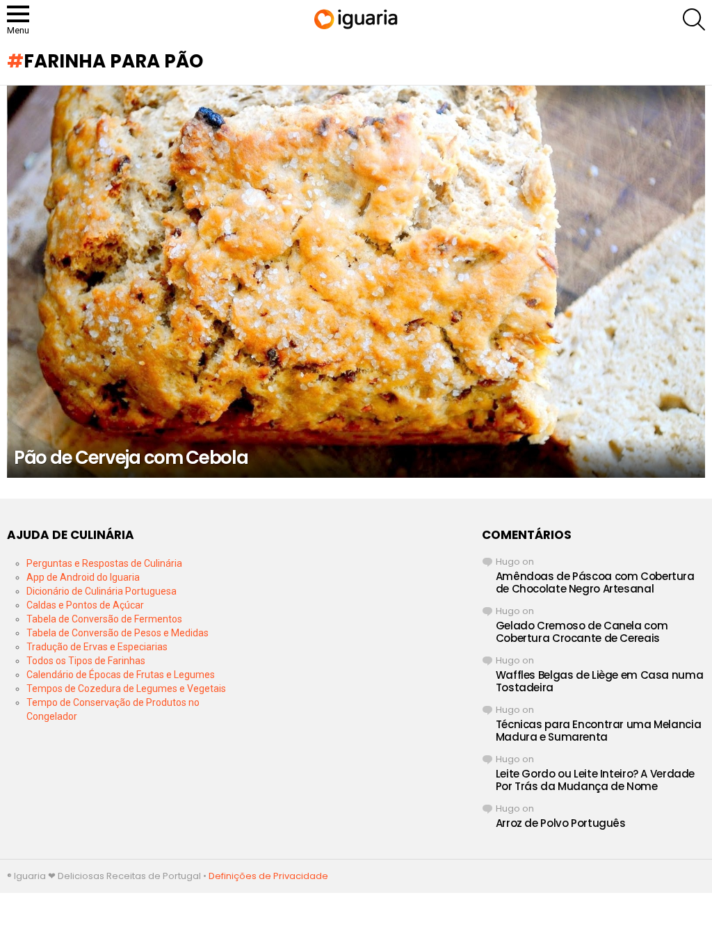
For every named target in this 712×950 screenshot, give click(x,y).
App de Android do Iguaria (83, 577)
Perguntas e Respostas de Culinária (104, 563)
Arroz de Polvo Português (561, 823)
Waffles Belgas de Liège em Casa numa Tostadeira (600, 681)
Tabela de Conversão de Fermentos (104, 619)
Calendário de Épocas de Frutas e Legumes (120, 674)
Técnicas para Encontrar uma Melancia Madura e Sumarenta (599, 730)
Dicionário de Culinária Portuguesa (101, 591)
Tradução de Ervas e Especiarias (97, 646)
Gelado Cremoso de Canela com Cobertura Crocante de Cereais (582, 631)
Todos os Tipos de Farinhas (85, 660)
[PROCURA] (694, 19)
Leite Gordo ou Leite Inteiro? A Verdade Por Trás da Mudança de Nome (595, 780)
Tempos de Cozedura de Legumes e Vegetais (126, 688)
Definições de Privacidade (268, 876)
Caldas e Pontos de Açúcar (85, 605)
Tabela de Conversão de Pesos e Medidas (117, 632)
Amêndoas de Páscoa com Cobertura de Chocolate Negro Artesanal (595, 582)
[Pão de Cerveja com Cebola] (356, 282)
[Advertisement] (355, 615)
